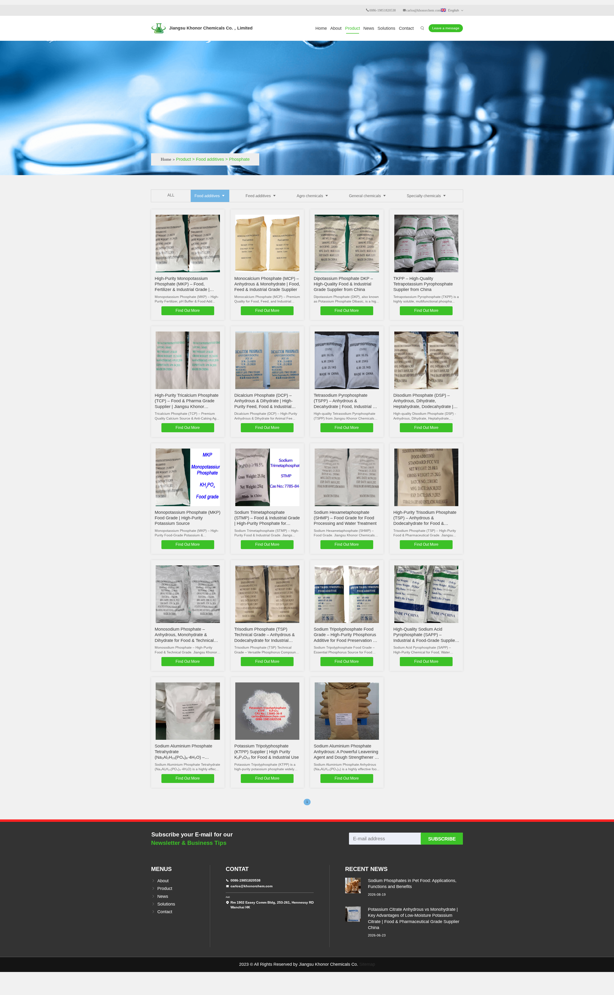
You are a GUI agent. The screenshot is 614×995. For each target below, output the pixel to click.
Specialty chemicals (424, 196)
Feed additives (259, 196)
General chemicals (365, 196)
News (368, 28)
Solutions (386, 28)
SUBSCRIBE (442, 838)
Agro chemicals (310, 196)
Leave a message (445, 28)
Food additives (208, 196)
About (336, 28)
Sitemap (367, 964)
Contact (406, 28)
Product (352, 28)
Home (321, 28)
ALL (170, 195)
